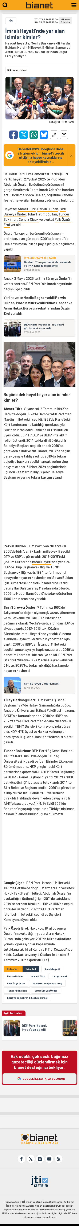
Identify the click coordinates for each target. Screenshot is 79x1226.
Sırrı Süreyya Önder (46, 990)
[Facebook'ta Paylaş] (13, 135)
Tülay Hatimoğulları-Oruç (47, 983)
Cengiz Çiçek (29, 219)
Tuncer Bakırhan (17, 990)
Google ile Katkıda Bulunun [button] (44, 1078)
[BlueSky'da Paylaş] (44, 135)
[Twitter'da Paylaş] (23, 135)
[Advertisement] (39, 513)
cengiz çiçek (60, 976)
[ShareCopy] (54, 135)
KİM (11, 20)
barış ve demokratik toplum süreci (27, 997)
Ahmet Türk (27, 209)
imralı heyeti (52, 969)
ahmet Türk (38, 976)
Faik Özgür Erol (16, 983)
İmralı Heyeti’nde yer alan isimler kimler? (35, 34)
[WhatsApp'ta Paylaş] (33, 135)
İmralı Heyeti (41, 562)
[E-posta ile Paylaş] (64, 135)
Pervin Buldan (47, 209)
